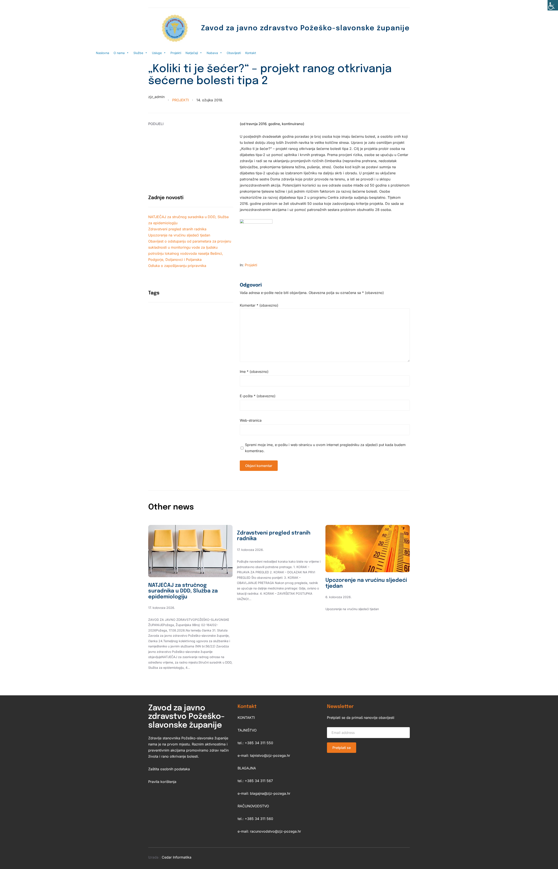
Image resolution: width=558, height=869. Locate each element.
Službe (138, 53)
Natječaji (191, 53)
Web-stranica (251, 420)
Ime (254, 371)
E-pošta (258, 396)
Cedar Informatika (176, 857)
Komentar (259, 305)
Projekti (175, 53)
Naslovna (102, 53)
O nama (119, 53)
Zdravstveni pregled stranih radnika (177, 229)
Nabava (212, 53)
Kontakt (250, 53)
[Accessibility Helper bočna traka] (553, 5)
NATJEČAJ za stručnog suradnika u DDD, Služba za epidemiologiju (183, 591)
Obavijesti (234, 53)
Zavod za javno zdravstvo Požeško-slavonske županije (305, 28)
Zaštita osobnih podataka (169, 769)
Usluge (157, 53)
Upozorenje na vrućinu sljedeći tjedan (179, 235)
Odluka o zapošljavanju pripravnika (177, 265)
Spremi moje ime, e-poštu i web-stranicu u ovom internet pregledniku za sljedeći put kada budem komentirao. (325, 448)
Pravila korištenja (162, 781)
